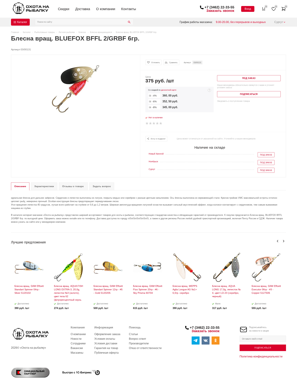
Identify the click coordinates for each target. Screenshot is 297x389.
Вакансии (77, 348)
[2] (150, 123)
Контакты (128, 9)
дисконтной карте (168, 90)
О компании (105, 9)
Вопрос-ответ (137, 338)
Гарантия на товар (106, 348)
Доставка (82, 9)
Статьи (133, 334)
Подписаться (262, 348)
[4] (157, 123)
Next (283, 241)
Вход (248, 8)
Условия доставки (105, 343)
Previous (277, 241)
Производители (139, 343)
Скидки (63, 9)
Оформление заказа (107, 334)
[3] (154, 123)
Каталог (22, 22)
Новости (76, 338)
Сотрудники (78, 343)
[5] (161, 123)
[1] (147, 123)
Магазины (77, 352)
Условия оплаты (104, 338)
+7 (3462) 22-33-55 (219, 7)
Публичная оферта (106, 352)
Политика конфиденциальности (261, 356)
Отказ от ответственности (145, 348)
